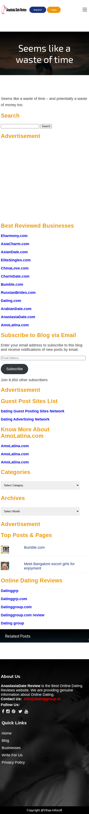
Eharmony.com (14, 236)
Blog (5, 740)
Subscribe (14, 369)
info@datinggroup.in (42, 699)
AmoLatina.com (15, 325)
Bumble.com (12, 284)
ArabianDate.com (16, 309)
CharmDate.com (15, 276)
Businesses (11, 748)
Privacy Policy (13, 762)
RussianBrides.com (18, 292)
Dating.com (11, 301)
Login (54, 10)
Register (38, 10)
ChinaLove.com (15, 268)
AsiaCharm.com (15, 244)
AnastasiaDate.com (18, 317)
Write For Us (12, 755)
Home (7, 733)
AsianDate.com (14, 252)
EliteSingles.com (16, 260)
